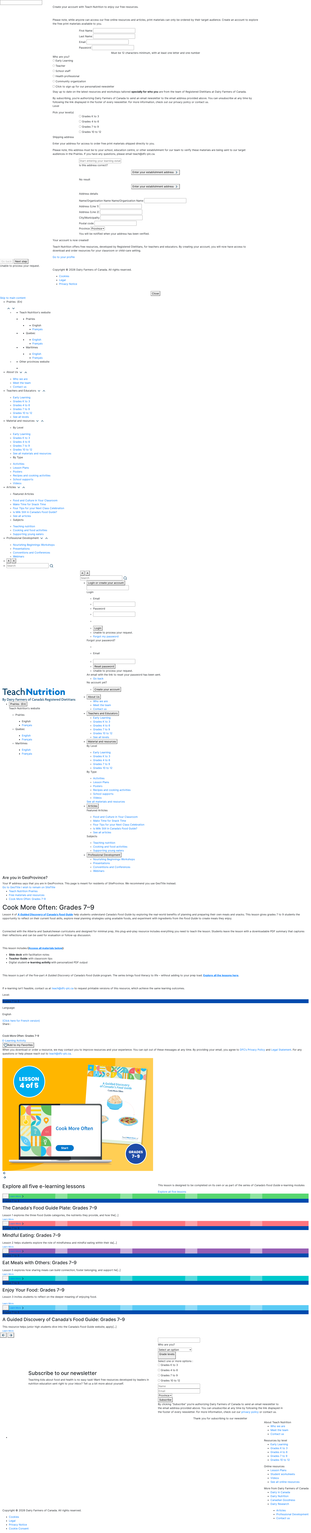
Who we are (20, 379)
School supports (23, 479)
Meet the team (22, 382)
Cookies (64, 276)
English (36, 339)
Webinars (18, 556)
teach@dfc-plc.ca (63, 988)
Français (37, 329)
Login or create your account (106, 582)
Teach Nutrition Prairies (23, 891)
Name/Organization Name (95, 200)
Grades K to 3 (90, 116)
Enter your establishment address (153, 172)
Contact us (19, 386)
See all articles (22, 516)
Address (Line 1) (89, 206)
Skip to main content (13, 297)
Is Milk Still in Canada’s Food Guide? (35, 512)
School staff (63, 71)
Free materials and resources (26, 895)
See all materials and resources (32, 453)
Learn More (15, 1196)
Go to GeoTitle (11, 887)
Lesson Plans (21, 467)
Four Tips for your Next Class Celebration (38, 508)
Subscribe (165, 1399)
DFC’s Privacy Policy (252, 1049)
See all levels (21, 416)
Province (84, 228)
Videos (17, 483)
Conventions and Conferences (31, 552)
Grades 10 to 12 (91, 131)
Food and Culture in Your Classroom (35, 500)
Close (155, 293)
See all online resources (285, 1481)
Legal (62, 280)
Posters (17, 471)
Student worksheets (283, 1474)
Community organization (71, 81)
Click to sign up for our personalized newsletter (85, 86)
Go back (6, 261)
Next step (21, 261)
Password (85, 47)
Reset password (104, 666)
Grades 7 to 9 (90, 126)
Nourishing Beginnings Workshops (34, 544)
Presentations (21, 548)
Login (97, 628)
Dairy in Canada (280, 1492)
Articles (92, 806)
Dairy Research (280, 1503)
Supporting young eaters (28, 534)
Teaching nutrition (24, 526)
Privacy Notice (68, 283)
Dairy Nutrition (279, 1496)
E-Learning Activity (14, 1040)
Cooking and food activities (30, 530)
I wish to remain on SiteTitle (38, 887)
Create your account (107, 689)
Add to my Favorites (20, 1045)
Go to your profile (64, 257)
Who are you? (166, 1344)
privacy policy (250, 1411)
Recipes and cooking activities (31, 475)
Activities (18, 463)
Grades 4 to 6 (90, 121)
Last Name (85, 36)
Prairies (18, 704)
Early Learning (64, 60)
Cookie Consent (19, 1528)
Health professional (67, 76)
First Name (85, 30)
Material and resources (102, 741)
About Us (93, 696)
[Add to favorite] (5, 1196)
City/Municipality (89, 217)
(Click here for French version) (21, 1020)
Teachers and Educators (103, 713)
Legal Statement (281, 1049)
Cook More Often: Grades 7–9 (27, 898)
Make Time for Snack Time (29, 504)
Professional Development (104, 854)
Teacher (60, 65)
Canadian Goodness (283, 1500)
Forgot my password (106, 636)
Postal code (86, 223)
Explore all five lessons (172, 1191)
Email (82, 42)
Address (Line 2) (89, 212)
